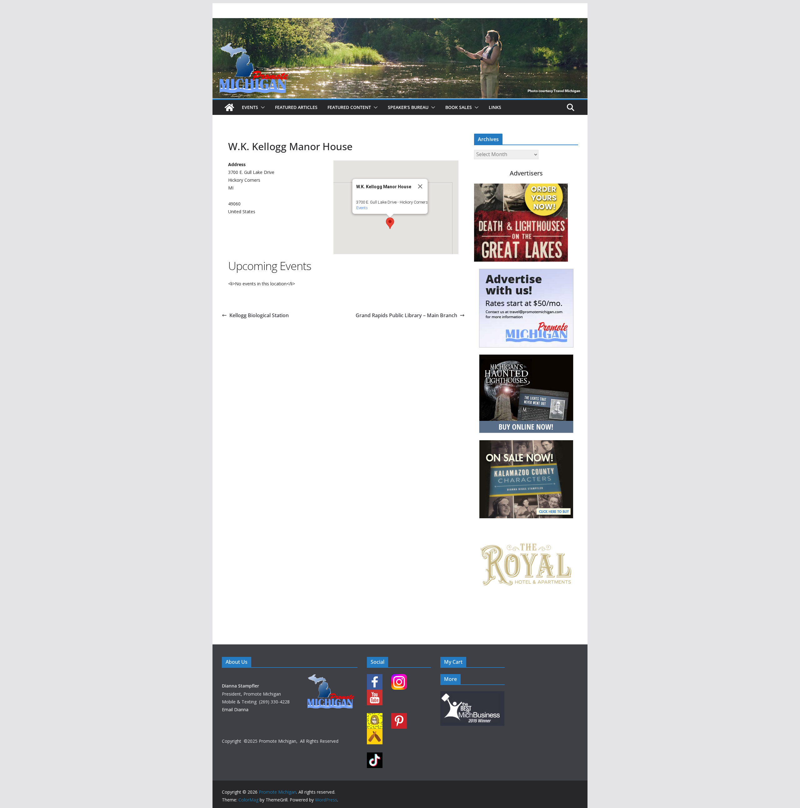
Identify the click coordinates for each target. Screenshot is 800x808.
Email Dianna (235, 709)
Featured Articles (296, 107)
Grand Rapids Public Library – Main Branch (406, 315)
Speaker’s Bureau (408, 107)
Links (495, 107)
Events (250, 107)
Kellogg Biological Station (259, 315)
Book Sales (458, 107)
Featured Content (349, 107)
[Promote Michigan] (400, 22)
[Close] (420, 186)
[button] (261, 107)
